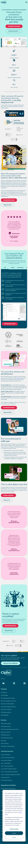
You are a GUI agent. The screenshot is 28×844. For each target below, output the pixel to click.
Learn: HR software (5, 754)
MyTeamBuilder (5, 715)
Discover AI (7, 500)
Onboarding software (6, 712)
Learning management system (8, 706)
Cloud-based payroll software (8, 698)
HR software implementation (8, 746)
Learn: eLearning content (7, 766)
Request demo (8, 205)
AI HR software (4, 695)
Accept (14, 833)
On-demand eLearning (6, 780)
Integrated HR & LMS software (8, 788)
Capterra (16, 241)
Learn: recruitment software (7, 757)
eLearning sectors (5, 777)
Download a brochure (14, 26)
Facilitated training (5, 735)
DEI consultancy (5, 743)
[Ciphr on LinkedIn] (14, 683)
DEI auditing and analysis (7, 737)
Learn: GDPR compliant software (9, 769)
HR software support (6, 723)
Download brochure (9, 200)
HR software (4, 692)
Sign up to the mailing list (10, 663)
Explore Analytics (8, 495)
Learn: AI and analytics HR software (9, 771)
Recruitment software (6, 709)
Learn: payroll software (6, 760)
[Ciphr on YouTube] (3, 683)
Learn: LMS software (6, 763)
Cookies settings (14, 829)
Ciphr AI (18, 378)
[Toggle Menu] (26, 2)
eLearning (3, 740)
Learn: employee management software (10, 774)
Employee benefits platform (7, 703)
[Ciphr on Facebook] (24, 683)
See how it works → (14, 31)
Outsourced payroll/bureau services (9, 729)
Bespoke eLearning (5, 732)
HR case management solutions (8, 701)
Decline (14, 837)
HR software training (6, 726)
